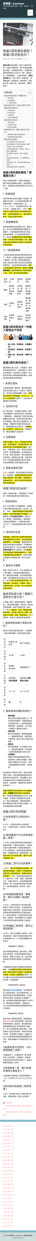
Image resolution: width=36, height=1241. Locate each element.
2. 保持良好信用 (11, 125)
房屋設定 (8, 1021)
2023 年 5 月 (8, 1171)
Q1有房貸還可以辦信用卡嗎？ (15, 142)
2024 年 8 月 (8, 1160)
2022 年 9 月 (8, 1198)
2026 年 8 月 (8, 1126)
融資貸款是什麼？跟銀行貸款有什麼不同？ (17, 131)
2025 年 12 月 (8, 1140)
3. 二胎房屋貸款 (11, 103)
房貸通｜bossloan (13, 3)
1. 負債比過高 (10, 110)
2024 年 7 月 (8, 1164)
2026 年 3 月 (8, 1133)
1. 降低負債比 (10, 122)
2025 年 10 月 (8, 1147)
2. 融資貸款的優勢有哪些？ (15, 137)
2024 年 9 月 (8, 1157)
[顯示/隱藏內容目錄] (28, 92)
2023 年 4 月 (8, 1174)
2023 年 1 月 (8, 1185)
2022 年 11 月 (8, 1191)
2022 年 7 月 (8, 1205)
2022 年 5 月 (8, 1212)
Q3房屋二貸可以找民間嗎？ (15, 146)
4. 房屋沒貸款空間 (12, 117)
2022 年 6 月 (8, 1209)
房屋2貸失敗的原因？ (11, 108)
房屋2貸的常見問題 (10, 139)
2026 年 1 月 (8, 1136)
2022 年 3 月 (8, 1219)
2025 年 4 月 (8, 1150)
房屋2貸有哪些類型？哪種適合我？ (16, 96)
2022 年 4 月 (8, 1216)
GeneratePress (18, 1238)
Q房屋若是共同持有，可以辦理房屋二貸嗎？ (18, 159)
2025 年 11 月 (8, 1143)
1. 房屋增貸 (10, 98)
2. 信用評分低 (10, 113)
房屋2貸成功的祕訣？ (11, 120)
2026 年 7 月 (8, 1129)
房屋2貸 (6, 473)
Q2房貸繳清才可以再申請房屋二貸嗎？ (18, 144)
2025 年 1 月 (8, 1154)
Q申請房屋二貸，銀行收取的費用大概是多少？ (18, 163)
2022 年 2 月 (8, 1222)
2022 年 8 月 (8, 1202)
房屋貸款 (9, 1103)
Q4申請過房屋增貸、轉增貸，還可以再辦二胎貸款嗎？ (18, 150)
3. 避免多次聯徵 (11, 127)
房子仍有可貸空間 (15, 990)
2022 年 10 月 (8, 1195)
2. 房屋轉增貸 (10, 100)
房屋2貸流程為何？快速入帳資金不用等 (17, 105)
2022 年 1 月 (8, 1226)
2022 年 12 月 (8, 1188)
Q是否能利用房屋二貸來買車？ (16, 167)
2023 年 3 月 (8, 1178)
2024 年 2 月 (8, 1167)
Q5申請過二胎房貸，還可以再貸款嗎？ (17, 154)
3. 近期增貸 (10, 115)
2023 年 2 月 (8, 1181)
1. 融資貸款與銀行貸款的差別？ (16, 134)
